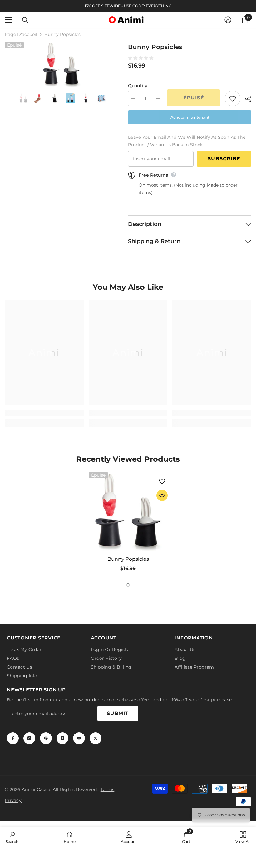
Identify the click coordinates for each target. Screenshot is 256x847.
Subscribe (224, 159)
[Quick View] (162, 495)
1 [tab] (128, 585)
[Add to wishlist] (232, 98)
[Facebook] (13, 737)
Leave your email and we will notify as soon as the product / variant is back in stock (187, 141)
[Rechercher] (25, 20)
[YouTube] (79, 737)
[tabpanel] (128, 524)
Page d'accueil (21, 34)
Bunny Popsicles (128, 559)
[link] (44, 413)
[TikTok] (62, 737)
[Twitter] (95, 737)
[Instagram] (29, 737)
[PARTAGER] (245, 98)
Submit (118, 712)
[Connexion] (228, 20)
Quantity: (138, 85)
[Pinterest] (46, 737)
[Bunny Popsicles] (128, 511)
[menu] (8, 19)
